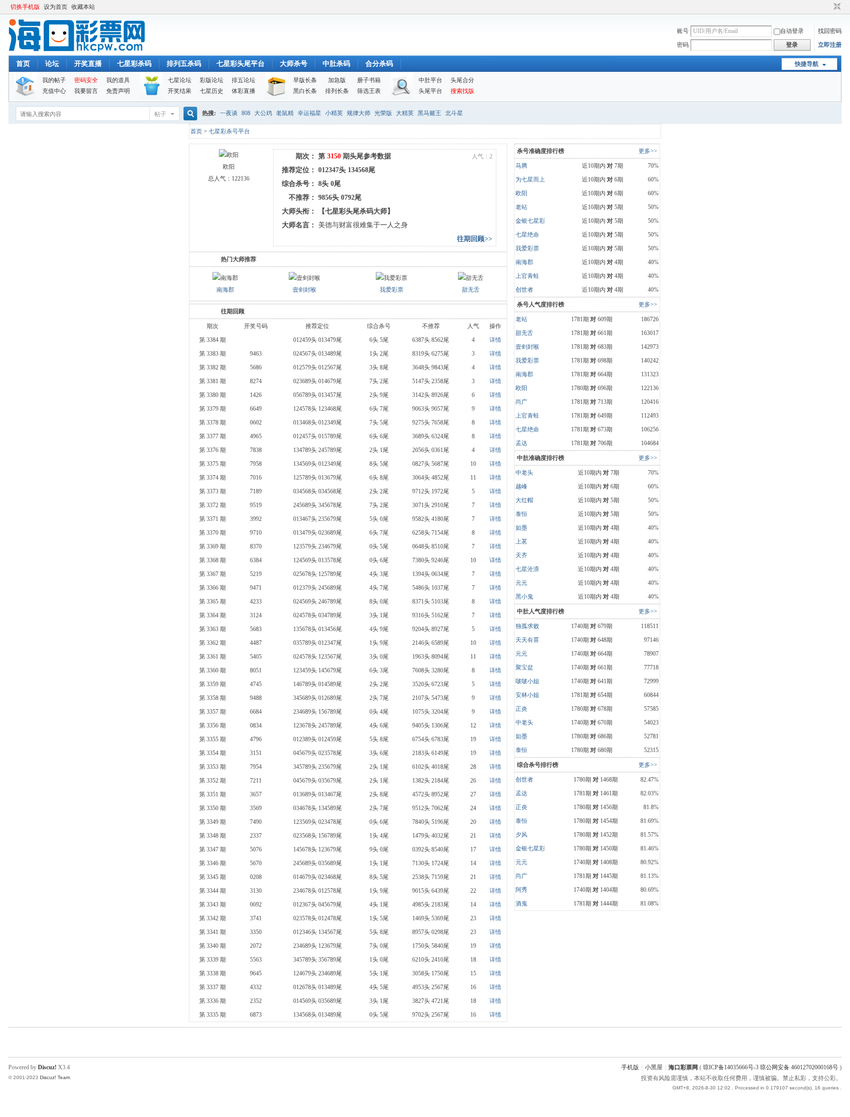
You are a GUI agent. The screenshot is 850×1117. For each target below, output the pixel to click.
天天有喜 (527, 639)
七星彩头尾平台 (240, 63)
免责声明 (118, 91)
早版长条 (305, 80)
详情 (495, 339)
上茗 (521, 541)
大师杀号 (293, 63)
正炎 (521, 708)
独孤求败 (527, 626)
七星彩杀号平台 (229, 131)
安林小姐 (527, 695)
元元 (521, 582)
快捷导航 (807, 63)
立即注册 (830, 44)
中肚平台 (430, 80)
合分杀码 (379, 63)
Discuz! (47, 1067)
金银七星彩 (530, 220)
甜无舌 (471, 289)
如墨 (521, 527)
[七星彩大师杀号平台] (77, 49)
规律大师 (358, 113)
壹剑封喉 (304, 289)
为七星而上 (530, 179)
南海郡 (225, 289)
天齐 (521, 555)
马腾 (521, 165)
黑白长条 (305, 91)
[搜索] (189, 114)
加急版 (337, 80)
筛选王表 (369, 91)
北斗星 (454, 113)
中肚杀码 (336, 63)
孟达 (521, 443)
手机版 (630, 1067)
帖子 (160, 114)
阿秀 (521, 889)
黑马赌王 (429, 113)
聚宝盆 (524, 667)
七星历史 (211, 91)
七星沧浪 (527, 569)
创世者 (524, 289)
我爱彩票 (391, 289)
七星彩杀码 (134, 63)
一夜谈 (229, 113)
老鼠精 (285, 113)
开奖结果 (179, 91)
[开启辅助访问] (827, 6)
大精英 (405, 113)
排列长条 (337, 91)
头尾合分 (462, 80)
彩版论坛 (211, 80)
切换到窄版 (836, 6)
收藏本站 (83, 6)
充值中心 (54, 91)
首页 (23, 63)
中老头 (524, 472)
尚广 (521, 401)
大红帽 (524, 500)
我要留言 (86, 91)
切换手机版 (25, 6)
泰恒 (521, 514)
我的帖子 (54, 80)
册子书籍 (369, 80)
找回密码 (830, 31)
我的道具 (118, 80)
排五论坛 (243, 80)
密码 (683, 44)
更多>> (647, 151)
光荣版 (383, 113)
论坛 (52, 63)
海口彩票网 (683, 1067)
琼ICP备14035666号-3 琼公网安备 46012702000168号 (770, 1067)
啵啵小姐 (527, 681)
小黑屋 (654, 1067)
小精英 (334, 113)
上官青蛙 (527, 275)
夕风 (521, 834)
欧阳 (521, 193)
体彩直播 (243, 91)
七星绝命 (527, 234)
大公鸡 (263, 113)
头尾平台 (430, 91)
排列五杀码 (184, 63)
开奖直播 (88, 63)
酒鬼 (521, 903)
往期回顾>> (474, 238)
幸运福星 (309, 113)
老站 (521, 207)
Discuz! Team (55, 1077)
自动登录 (792, 31)
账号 (683, 31)
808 (246, 113)
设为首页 (55, 6)
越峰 (521, 486)
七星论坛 (179, 80)
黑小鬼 (524, 596)
